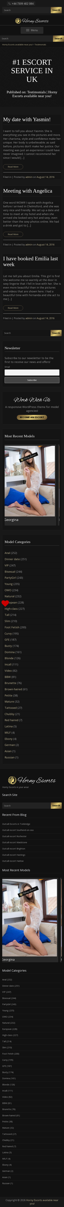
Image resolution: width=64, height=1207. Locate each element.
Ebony (9, 739)
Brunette (10, 683)
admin (29, 177)
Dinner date (12, 559)
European (11, 602)
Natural (9, 596)
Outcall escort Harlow (13, 861)
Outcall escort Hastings (13, 854)
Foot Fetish (12, 627)
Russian (9, 757)
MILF (8, 732)
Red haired (11, 720)
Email (7, 366)
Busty (8, 646)
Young (9, 584)
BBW (8, 677)
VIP (7, 565)
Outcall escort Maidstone (14, 842)
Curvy (8, 633)
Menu (37, 31)
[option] (32, 485)
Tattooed (11, 708)
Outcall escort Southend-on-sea (17, 830)
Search (56, 10)
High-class (11, 608)
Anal (7, 553)
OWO (8, 590)
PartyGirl (10, 577)
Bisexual (10, 571)
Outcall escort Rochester (14, 836)
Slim (7, 621)
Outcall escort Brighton (13, 848)
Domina (10, 652)
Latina (9, 726)
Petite (8, 695)
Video (8, 670)
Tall (7, 615)
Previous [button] (4, 486)
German (10, 745)
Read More (13, 166)
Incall (8, 664)
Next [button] (59, 486)
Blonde (9, 658)
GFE (7, 639)
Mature (9, 701)
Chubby (9, 714)
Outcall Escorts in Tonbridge (16, 824)
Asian (8, 751)
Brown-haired (13, 689)
